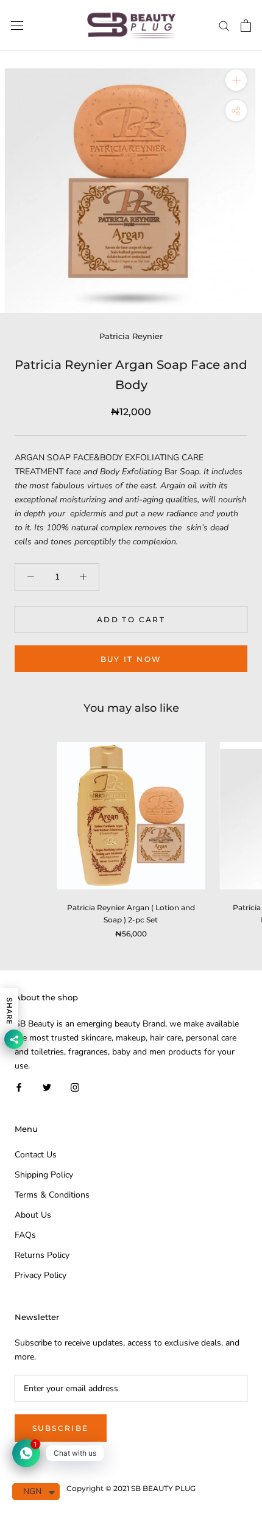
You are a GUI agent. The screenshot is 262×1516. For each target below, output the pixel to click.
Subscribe (60, 1428)
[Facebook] (19, 1086)
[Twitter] (47, 1086)
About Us (33, 1215)
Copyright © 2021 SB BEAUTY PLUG (131, 1488)
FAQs (25, 1235)
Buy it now (131, 659)
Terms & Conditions (52, 1195)
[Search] (224, 25)
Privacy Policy (40, 1275)
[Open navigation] (17, 25)
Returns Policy (42, 1255)
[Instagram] (75, 1086)
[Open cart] (246, 25)
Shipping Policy (44, 1175)
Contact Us (36, 1154)
